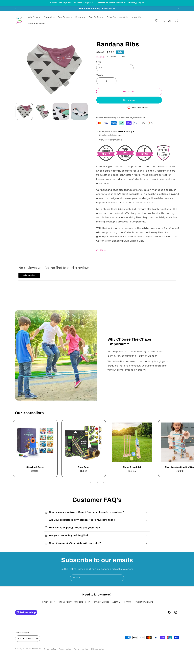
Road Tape (83, 467)
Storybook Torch (35, 467)
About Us (117, 602)
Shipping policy (97, 649)
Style (98, 62)
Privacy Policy (48, 602)
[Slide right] (103, 482)
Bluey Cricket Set (132, 467)
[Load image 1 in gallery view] (24, 111)
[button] (49, 17)
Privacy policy (65, 649)
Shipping (100, 57)
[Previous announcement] (16, 8)
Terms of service (81, 649)
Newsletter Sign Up (143, 602)
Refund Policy (64, 602)
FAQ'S (127, 602)
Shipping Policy (82, 602)
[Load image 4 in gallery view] (61, 111)
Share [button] (103, 250)
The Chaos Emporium (31, 649)
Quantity (100, 75)
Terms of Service (101, 602)
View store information (110, 140)
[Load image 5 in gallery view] (79, 111)
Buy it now (129, 100)
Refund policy (50, 649)
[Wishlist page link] (156, 20)
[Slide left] (90, 482)
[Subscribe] (120, 577)
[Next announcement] (178, 8)
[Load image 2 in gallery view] (42, 111)
